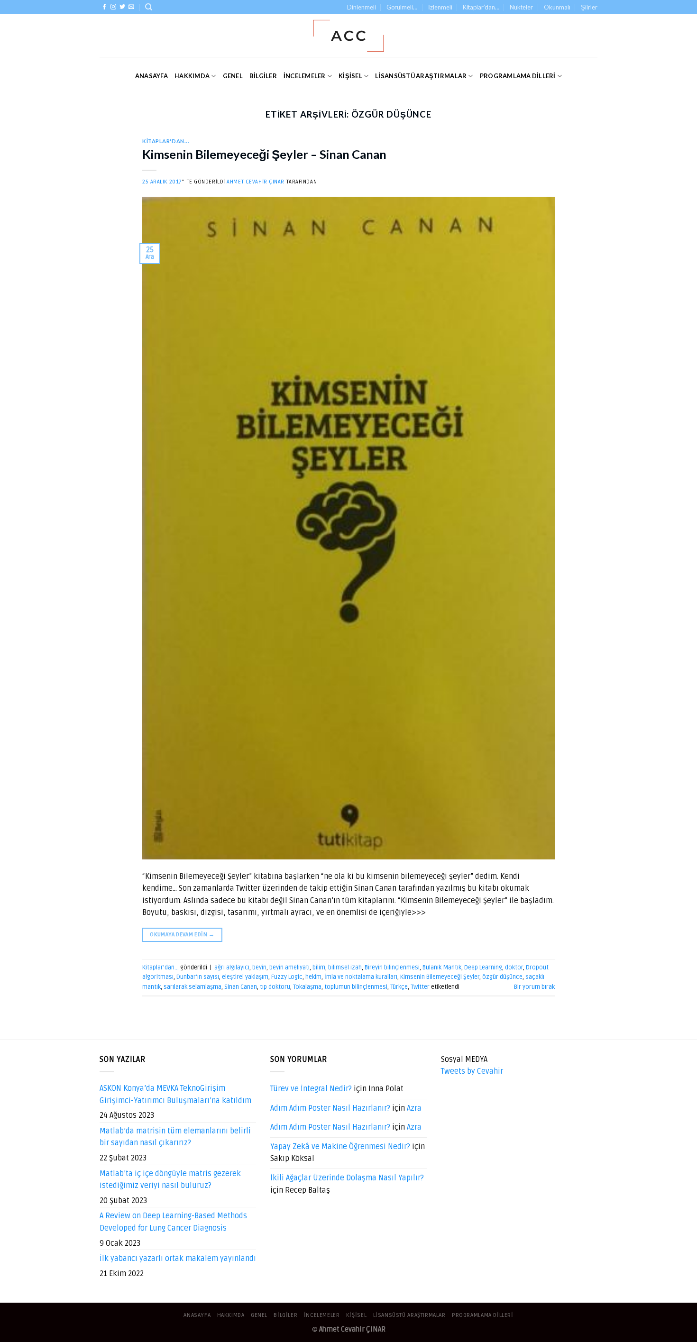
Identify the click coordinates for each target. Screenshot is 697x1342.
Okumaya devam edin (182, 934)
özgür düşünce (502, 977)
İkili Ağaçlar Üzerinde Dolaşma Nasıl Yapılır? (347, 1178)
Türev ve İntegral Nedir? (311, 1089)
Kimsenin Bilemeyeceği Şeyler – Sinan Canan (264, 154)
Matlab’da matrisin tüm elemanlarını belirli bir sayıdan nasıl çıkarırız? (175, 1137)
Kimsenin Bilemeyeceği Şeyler (439, 977)
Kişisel (350, 76)
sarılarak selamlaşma (192, 987)
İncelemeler (305, 76)
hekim (313, 977)
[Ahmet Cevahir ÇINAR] (348, 36)
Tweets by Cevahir (472, 1071)
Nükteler (521, 7)
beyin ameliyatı (289, 967)
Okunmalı (557, 7)
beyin (259, 967)
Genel (233, 76)
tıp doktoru (275, 987)
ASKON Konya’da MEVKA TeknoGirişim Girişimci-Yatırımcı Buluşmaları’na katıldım (175, 1094)
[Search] (148, 7)
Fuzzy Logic (287, 977)
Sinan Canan (240, 987)
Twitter (420, 987)
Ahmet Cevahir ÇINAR (255, 182)
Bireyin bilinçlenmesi (392, 967)
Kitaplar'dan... (165, 141)
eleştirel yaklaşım (245, 977)
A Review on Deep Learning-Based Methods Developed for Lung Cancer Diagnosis (173, 1222)
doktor (514, 967)
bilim (318, 967)
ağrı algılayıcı (231, 967)
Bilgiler (263, 76)
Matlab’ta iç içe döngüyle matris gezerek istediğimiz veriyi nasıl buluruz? (170, 1180)
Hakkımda (192, 76)
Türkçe (399, 987)
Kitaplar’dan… (481, 7)
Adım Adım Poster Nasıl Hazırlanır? (330, 1108)
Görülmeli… (401, 7)
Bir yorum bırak (534, 987)
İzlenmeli (440, 7)
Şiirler (589, 7)
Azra (414, 1108)
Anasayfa (151, 76)
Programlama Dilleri (518, 76)
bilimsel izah (345, 967)
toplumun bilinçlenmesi (355, 987)
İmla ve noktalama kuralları (360, 977)
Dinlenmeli (361, 7)
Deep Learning (483, 967)
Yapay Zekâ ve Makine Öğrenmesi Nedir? (340, 1146)
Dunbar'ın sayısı (197, 977)
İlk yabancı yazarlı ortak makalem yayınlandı (178, 1258)
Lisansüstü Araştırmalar (421, 76)
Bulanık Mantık (441, 967)
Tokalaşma (307, 987)
